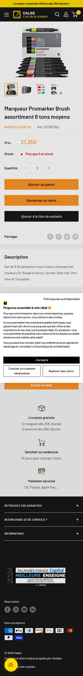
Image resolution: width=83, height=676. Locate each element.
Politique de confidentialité (62, 299)
